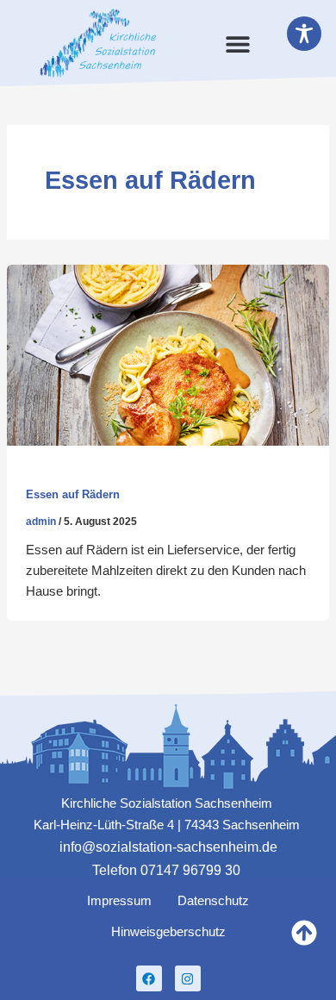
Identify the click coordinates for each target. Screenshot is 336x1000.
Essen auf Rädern (73, 494)
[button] (237, 43)
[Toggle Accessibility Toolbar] (304, 34)
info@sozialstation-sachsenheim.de (168, 847)
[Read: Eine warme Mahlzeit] (168, 354)
